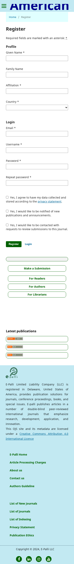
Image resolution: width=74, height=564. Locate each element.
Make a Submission (37, 268)
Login (28, 244)
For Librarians (37, 294)
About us (16, 470)
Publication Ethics (22, 535)
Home (12, 17)
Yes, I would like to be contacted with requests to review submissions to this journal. (37, 227)
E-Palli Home (18, 454)
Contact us (17, 478)
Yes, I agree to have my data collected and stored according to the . (36, 199)
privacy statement (49, 201)
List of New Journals (23, 503)
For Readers (37, 278)
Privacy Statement (22, 527)
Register (14, 244)
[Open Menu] (4, 6)
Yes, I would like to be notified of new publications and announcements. (33, 213)
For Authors (37, 286)
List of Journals (20, 511)
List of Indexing (20, 519)
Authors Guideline (22, 486)
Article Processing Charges (28, 462)
